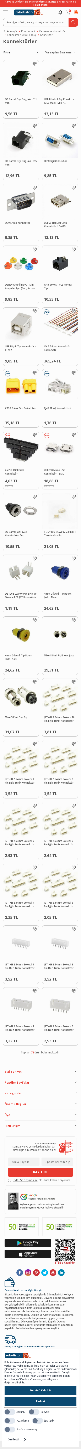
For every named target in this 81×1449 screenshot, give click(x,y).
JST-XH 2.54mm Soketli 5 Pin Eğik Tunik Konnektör (59, 842)
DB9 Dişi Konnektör (55, 161)
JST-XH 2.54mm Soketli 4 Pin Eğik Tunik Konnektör (19, 904)
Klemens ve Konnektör (52, 31)
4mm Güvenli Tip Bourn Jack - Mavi (57, 595)
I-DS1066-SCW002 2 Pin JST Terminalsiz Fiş (60, 533)
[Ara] (73, 22)
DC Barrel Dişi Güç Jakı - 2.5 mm (21, 162)
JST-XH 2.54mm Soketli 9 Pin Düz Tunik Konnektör (19, 966)
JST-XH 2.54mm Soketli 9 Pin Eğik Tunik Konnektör (19, 781)
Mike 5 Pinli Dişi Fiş (16, 717)
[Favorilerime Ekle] (34, 64)
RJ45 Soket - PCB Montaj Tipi (58, 286)
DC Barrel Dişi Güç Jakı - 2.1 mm (21, 101)
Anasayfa (11, 31)
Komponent (28, 31)
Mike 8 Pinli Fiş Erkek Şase (59, 655)
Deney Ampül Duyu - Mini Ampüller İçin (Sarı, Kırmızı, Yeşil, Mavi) (20, 286)
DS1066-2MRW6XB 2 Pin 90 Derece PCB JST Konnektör (21, 595)
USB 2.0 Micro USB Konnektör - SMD (54, 471)
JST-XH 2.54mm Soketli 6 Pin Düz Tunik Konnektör (59, 1028)
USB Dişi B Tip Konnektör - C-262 (20, 348)
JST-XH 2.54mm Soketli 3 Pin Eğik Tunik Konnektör (59, 904)
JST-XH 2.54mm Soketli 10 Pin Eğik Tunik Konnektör (59, 719)
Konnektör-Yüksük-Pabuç (21, 35)
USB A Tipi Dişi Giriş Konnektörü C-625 (55, 224)
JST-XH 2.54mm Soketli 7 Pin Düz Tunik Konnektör (19, 1028)
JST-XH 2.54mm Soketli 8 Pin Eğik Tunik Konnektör (59, 781)
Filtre (6, 52)
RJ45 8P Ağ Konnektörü (57, 408)
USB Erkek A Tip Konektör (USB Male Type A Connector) (59, 101)
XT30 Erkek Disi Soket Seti (20, 408)
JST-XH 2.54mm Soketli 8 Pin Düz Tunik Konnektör (59, 966)
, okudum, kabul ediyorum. (42, 1180)
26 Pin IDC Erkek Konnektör (14, 471)
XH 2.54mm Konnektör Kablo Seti (57, 348)
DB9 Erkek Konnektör (17, 223)
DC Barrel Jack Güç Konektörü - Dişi (16, 533)
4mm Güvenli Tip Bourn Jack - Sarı (18, 657)
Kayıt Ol (40, 1172)
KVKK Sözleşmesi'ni (25, 1180)
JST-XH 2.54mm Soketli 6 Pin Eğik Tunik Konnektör (19, 842)
